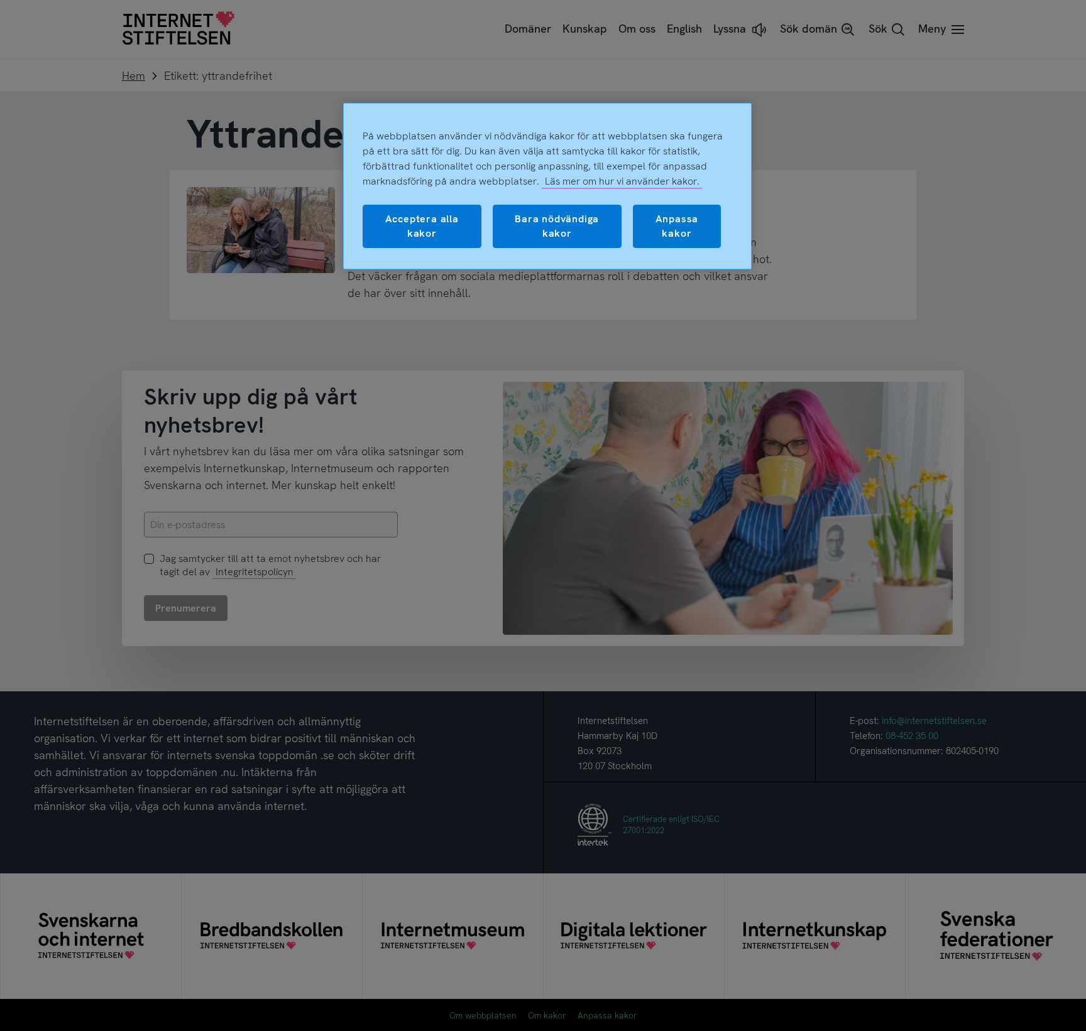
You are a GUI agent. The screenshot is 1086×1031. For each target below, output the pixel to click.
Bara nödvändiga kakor (557, 225)
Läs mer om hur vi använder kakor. (622, 181)
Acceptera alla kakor (422, 225)
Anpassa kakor (677, 225)
